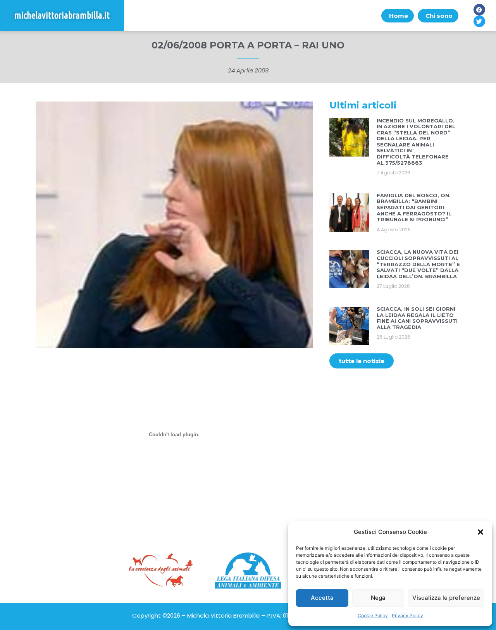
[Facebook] (479, 9)
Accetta (322, 597)
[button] (480, 532)
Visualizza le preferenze (446, 597)
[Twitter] (479, 21)
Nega (378, 597)
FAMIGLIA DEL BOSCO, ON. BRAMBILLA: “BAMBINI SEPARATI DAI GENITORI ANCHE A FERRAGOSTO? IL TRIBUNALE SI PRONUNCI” (414, 207)
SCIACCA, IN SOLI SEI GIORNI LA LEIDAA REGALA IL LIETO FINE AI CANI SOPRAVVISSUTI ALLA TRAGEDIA (417, 318)
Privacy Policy (407, 615)
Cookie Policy (373, 615)
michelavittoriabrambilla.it (62, 15)
